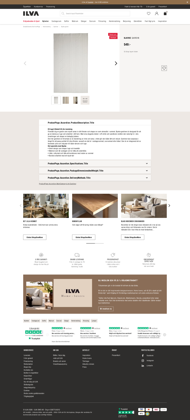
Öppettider (27, 6)
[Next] (115, 63)
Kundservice (38, 6)
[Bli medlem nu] (59, 294)
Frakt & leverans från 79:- (134, 6)
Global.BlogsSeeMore (35, 237)
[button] (164, 68)
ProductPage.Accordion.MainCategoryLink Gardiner (57, 184)
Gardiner (56, 26)
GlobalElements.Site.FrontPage (31, 26)
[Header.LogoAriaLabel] (31, 13)
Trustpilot (90, 2)
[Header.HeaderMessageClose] (187, 2)
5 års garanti (150, 6)
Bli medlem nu (106, 309)
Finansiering (50, 6)
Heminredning (47, 26)
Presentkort (163, 6)
